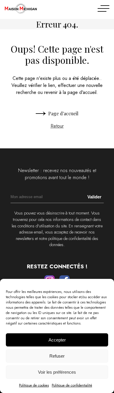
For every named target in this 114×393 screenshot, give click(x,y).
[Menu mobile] (103, 8)
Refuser (57, 355)
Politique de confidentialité (72, 385)
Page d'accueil (63, 113)
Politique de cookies (34, 385)
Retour (57, 126)
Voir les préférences (57, 372)
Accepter (57, 339)
